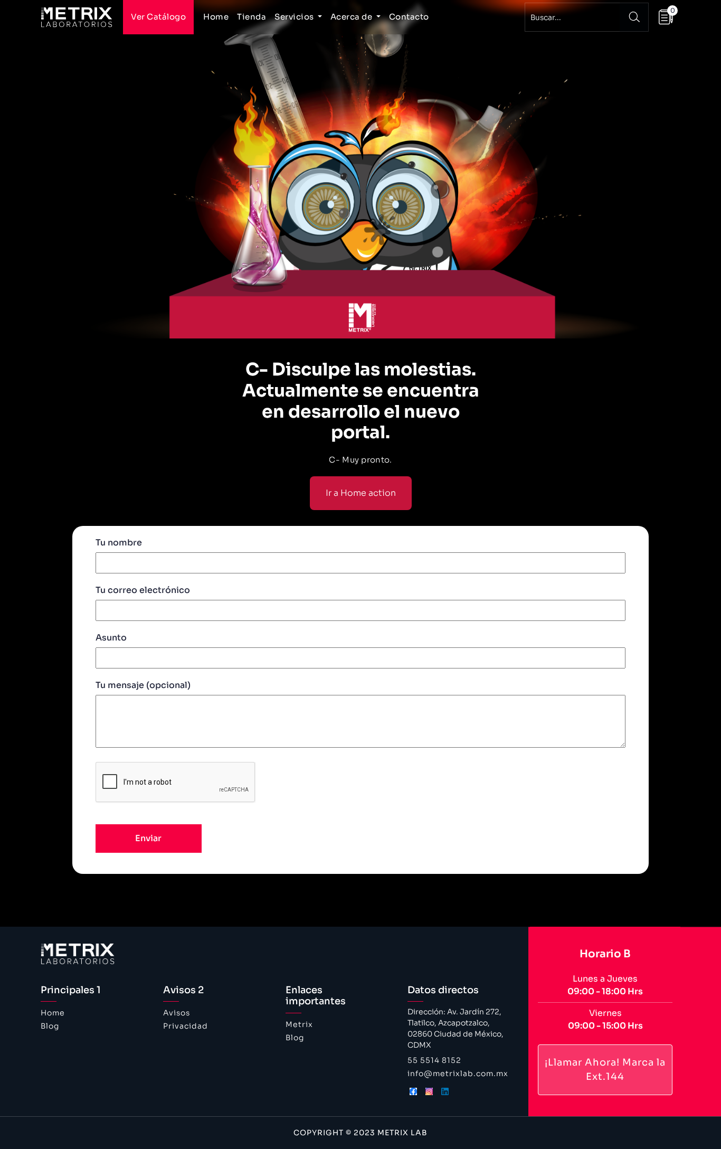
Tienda (251, 17)
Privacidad (185, 1026)
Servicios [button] (295, 17)
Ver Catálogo (158, 17)
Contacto (409, 17)
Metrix (299, 1024)
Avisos (176, 1013)
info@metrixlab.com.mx (457, 1073)
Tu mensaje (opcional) (143, 685)
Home (216, 17)
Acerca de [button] (352, 17)
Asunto (111, 637)
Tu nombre (119, 542)
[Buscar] (634, 17)
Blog (50, 1026)
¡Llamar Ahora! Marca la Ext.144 (605, 1069)
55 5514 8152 (434, 1060)
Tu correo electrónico (143, 590)
